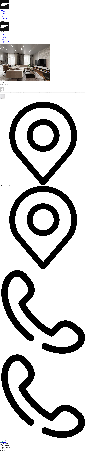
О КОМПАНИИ (3, 42)
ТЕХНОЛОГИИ (3, 15)
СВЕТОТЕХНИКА (3, 16)
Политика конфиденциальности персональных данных (7, 439)
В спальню (4, 14)
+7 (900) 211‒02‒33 (2, 21)
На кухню (4, 13)
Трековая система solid (6, 41)
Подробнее (7, 86)
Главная (2, 10)
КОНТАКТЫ (2, 19)
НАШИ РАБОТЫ (3, 39)
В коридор (4, 11)
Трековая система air (5, 18)
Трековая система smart (6, 17)
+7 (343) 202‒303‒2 (2, 20)
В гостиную (4, 37)
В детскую (4, 35)
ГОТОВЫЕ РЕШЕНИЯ (3, 34)
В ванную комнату (5, 12)
